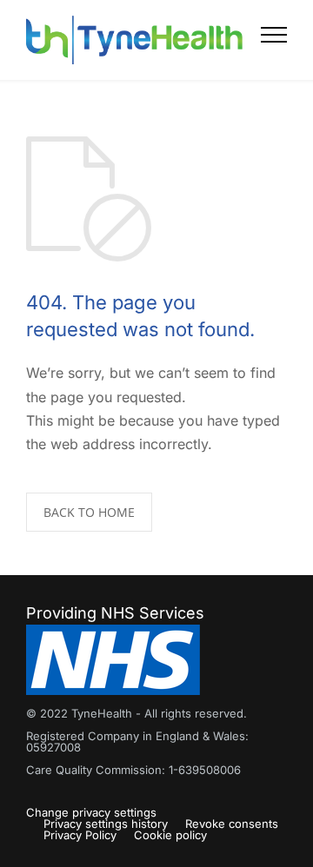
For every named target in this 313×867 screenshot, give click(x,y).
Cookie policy (170, 835)
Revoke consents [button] (231, 824)
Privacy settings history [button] (105, 824)
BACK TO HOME (89, 512)
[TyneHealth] (143, 40)
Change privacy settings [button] (91, 812)
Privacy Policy (80, 835)
